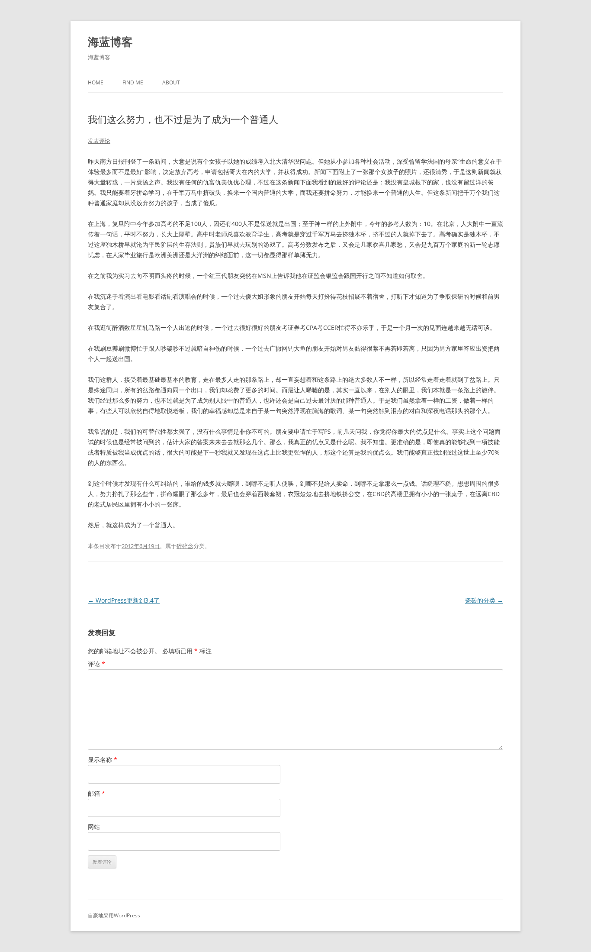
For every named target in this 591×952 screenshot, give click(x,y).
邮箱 (96, 793)
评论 (96, 664)
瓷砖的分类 (484, 600)
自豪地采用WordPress (114, 915)
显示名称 (102, 759)
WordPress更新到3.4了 (124, 600)
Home (95, 82)
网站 (94, 827)
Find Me (132, 82)
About (171, 82)
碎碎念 (185, 546)
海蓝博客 (110, 41)
